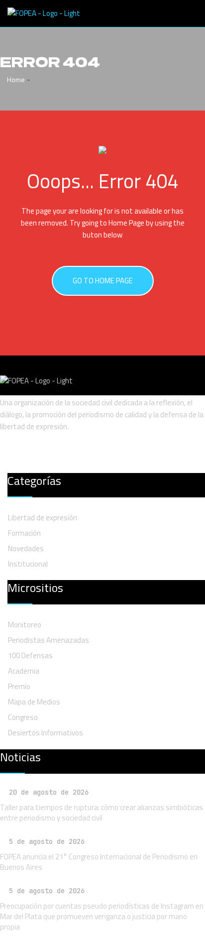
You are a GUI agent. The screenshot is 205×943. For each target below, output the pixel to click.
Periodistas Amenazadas (48, 640)
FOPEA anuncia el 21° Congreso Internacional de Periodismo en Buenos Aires (99, 862)
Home (15, 79)
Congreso (23, 717)
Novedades (26, 548)
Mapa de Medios (34, 701)
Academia (23, 671)
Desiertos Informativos (45, 732)
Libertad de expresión (42, 517)
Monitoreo (24, 624)
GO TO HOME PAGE (103, 280)
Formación (24, 533)
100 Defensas (30, 655)
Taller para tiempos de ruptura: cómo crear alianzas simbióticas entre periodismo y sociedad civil (101, 813)
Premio (19, 686)
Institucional (28, 564)
